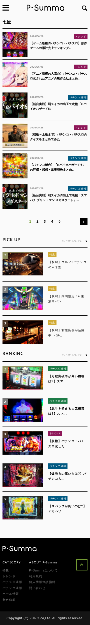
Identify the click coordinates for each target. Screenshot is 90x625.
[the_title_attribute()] (22, 274)
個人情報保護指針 (42, 582)
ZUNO (35, 618)
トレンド (80, 36)
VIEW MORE (72, 241)
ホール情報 (10, 594)
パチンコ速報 (78, 97)
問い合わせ (37, 588)
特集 (52, 254)
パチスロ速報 (58, 368)
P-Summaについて (43, 570)
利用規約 (35, 576)
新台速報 (9, 600)
